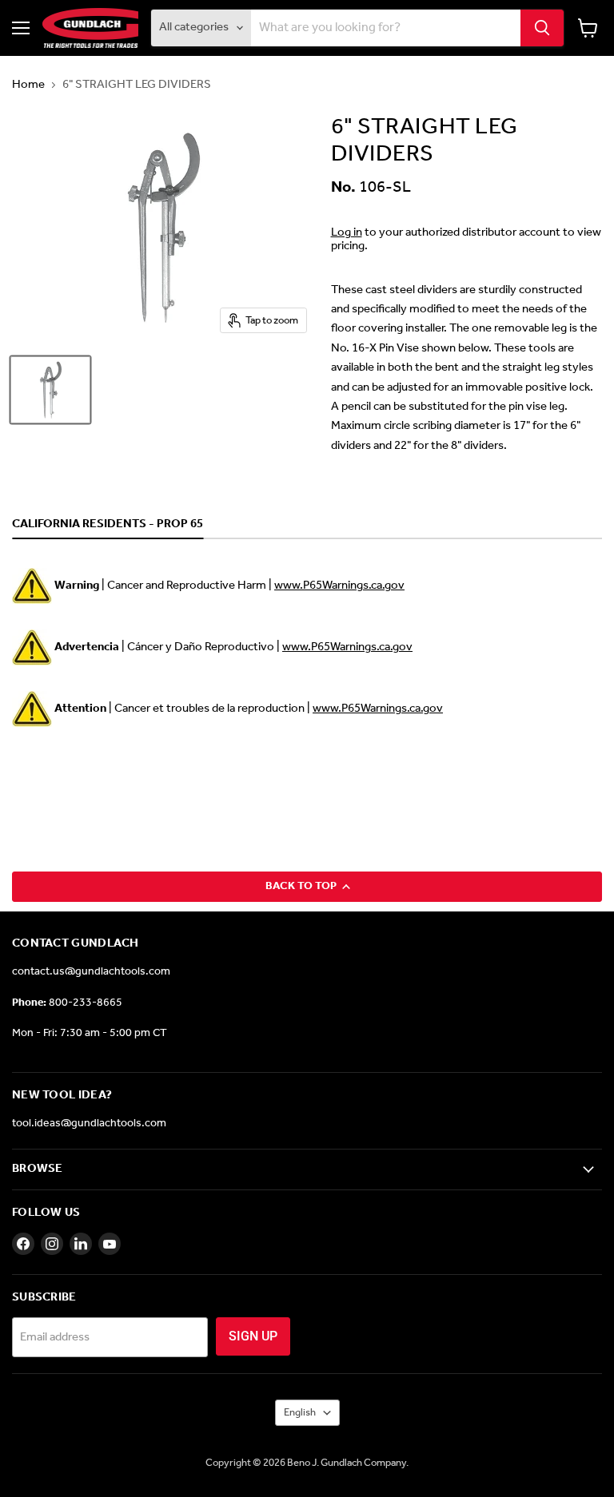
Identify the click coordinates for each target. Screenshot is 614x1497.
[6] (50, 389)
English (300, 1413)
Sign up (253, 1336)
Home (28, 85)
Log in (346, 232)
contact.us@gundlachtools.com (91, 972)
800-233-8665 (85, 1003)
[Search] (542, 28)
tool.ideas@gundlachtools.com (89, 1123)
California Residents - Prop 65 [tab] (107, 524)
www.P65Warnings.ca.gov (339, 585)
